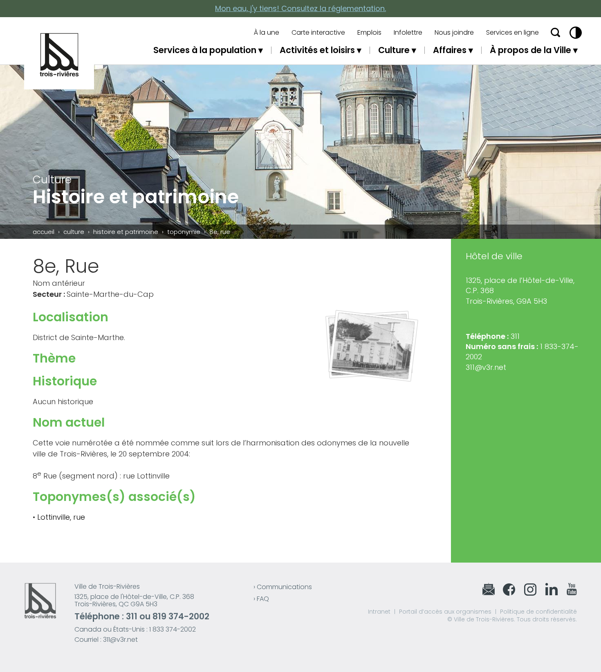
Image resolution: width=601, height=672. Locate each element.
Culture (394, 50)
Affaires (449, 50)
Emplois (369, 32)
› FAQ (261, 598)
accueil (43, 231)
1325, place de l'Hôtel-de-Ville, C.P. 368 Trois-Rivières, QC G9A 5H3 (134, 600)
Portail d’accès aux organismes (445, 611)
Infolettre (408, 32)
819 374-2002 (180, 616)
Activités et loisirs (317, 50)
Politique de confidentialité (538, 611)
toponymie (183, 231)
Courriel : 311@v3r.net (106, 639)
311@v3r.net (486, 367)
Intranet (379, 611)
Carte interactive (318, 32)
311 (131, 616)
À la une (266, 32)
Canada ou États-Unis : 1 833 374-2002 (135, 629)
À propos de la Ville (530, 50)
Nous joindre (454, 32)
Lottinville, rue (61, 517)
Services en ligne (512, 32)
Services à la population (204, 50)
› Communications (282, 587)
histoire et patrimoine (125, 231)
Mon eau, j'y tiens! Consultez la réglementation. (300, 8)
